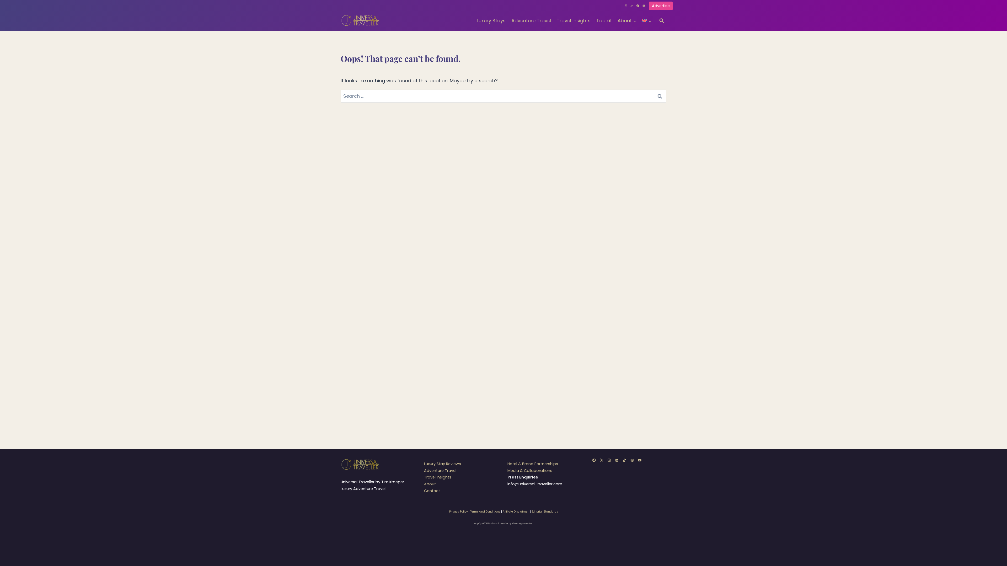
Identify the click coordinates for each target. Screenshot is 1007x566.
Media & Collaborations (529, 470)
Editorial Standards (545, 512)
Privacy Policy (458, 512)
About (430, 484)
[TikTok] (632, 5)
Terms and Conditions (485, 512)
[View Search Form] (661, 20)
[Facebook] (637, 5)
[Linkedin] (643, 5)
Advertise (661, 5)
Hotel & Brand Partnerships (532, 463)
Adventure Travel (531, 20)
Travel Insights (574, 20)
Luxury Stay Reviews (442, 463)
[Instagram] (626, 5)
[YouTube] (639, 460)
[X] (601, 460)
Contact (432, 490)
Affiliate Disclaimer (515, 512)
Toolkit (604, 20)
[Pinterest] (632, 460)
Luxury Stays (491, 20)
